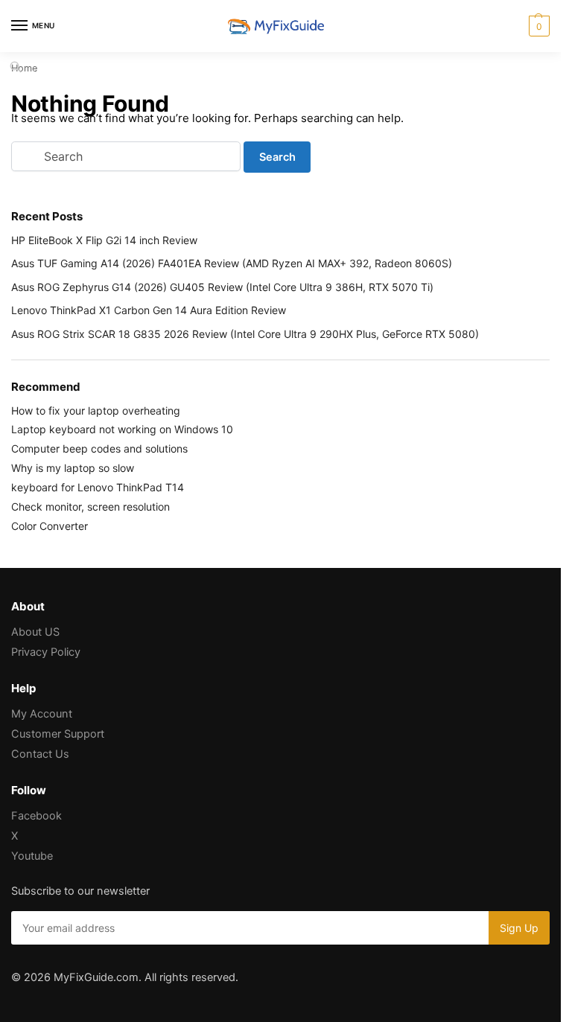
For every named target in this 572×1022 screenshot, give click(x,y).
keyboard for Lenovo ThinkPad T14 (97, 487)
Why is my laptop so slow (72, 468)
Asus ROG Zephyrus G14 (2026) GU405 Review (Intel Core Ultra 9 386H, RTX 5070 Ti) (222, 287)
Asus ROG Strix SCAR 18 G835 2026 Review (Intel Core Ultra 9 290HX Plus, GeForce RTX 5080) (245, 334)
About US (35, 632)
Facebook (36, 816)
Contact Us (40, 754)
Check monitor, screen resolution (90, 506)
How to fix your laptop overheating (95, 410)
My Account (41, 714)
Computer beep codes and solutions (99, 448)
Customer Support (57, 734)
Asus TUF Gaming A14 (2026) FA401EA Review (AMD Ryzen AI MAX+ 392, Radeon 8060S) (231, 263)
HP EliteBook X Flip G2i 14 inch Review (104, 240)
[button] (537, 26)
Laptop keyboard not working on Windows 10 (122, 429)
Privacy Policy (45, 652)
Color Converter (49, 526)
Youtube (32, 856)
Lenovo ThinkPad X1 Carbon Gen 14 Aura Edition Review (148, 310)
